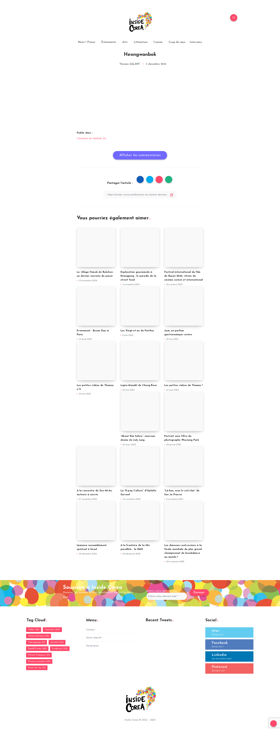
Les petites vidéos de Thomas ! (183, 385)
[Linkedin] (61, 18)
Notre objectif (93, 637)
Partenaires (92, 645)
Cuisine (158, 42)
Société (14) (57, 642)
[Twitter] (54, 18)
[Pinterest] (69, 18)
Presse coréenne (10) (39, 661)
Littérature (140, 42)
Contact (90, 629)
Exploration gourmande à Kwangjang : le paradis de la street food (138, 276)
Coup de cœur (177, 42)
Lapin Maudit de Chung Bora (139, 385)
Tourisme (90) (52, 629)
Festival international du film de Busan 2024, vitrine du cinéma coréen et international (183, 276)
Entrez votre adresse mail (162, 591)
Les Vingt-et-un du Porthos (137, 331)
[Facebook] (46, 18)
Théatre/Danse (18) (38, 636)
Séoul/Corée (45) (37, 648)
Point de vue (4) (37, 668)
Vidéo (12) (33, 629)
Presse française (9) (39, 655)
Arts (125, 42)
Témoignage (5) (36, 642)
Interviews (196, 42)
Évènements (108, 42)
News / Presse (86, 42)
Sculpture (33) (60, 648)
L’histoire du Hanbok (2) (91, 138)
